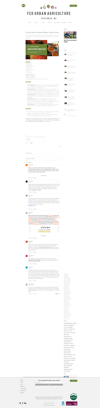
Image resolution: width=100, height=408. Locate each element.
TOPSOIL (65, 329)
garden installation (67, 350)
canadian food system (68, 338)
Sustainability (69, 327)
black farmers (66, 334)
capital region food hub (68, 339)
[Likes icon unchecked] (29, 178)
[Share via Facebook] (26, 142)
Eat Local (74, 323)
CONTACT (22, 392)
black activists (72, 332)
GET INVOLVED (23, 388)
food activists (66, 343)
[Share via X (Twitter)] (29, 142)
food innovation (67, 345)
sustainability (66, 367)
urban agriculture (67, 371)
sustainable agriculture (42, 136)
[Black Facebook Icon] (23, 403)
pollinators (73, 360)
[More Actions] (59, 165)
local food (36, 136)
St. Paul (65, 327)
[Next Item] (74, 35)
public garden (66, 361)
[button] (36, 22)
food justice (72, 345)
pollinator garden (67, 360)
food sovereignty (67, 349)
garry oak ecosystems (68, 354)
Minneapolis (71, 325)
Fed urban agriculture (49, 13)
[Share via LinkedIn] (31, 142)
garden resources (67, 352)
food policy (66, 347)
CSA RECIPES (28, 139)
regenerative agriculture (29, 136)
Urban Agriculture (71, 329)
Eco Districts (66, 325)
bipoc (71, 330)
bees (68, 330)
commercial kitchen (67, 341)
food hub (71, 343)
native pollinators (72, 358)
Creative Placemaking (68, 323)
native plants (66, 358)
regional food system (68, 365)
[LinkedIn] (25, 403)
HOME (21, 379)
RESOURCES (22, 390)
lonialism (69, 356)
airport (65, 330)
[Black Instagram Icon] (20, 403)
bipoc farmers (66, 332)
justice (74, 354)
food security (71, 347)
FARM (21, 384)
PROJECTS (22, 386)
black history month (67, 336)
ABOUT (21, 382)
